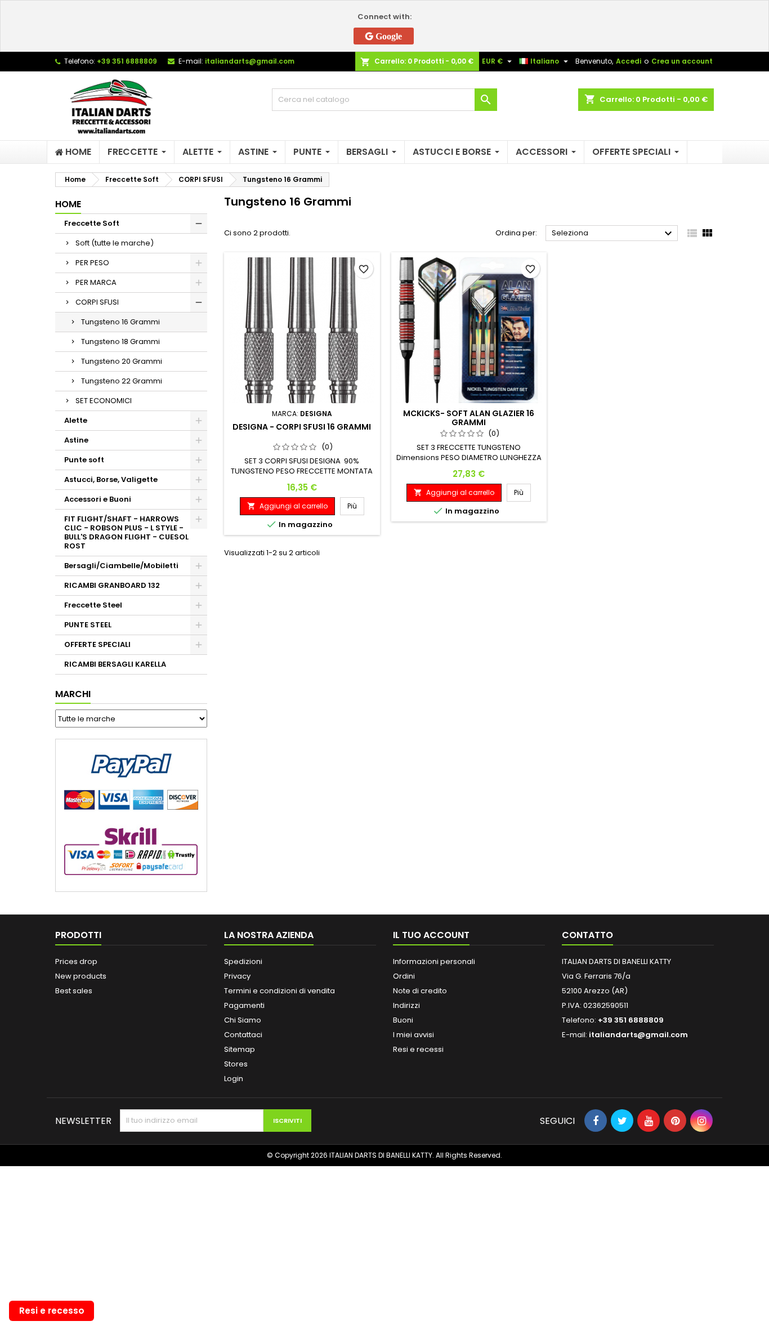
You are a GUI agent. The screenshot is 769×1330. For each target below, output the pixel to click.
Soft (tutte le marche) (114, 243)
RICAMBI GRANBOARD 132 (112, 585)
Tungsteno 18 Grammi (120, 341)
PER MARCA (96, 282)
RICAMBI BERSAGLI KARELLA (115, 664)
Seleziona (613, 233)
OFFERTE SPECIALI (97, 644)
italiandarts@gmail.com (249, 61)
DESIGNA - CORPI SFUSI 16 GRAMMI (302, 426)
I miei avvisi (413, 1034)
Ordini (404, 976)
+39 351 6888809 (127, 61)
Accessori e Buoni (97, 499)
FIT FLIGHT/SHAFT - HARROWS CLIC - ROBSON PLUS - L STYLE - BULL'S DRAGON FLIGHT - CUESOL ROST (126, 532)
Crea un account (682, 61)
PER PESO (92, 262)
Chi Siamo (242, 1020)
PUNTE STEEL (87, 624)
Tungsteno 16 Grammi (120, 321)
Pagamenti (244, 1005)
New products (80, 976)
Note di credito (420, 990)
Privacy (237, 976)
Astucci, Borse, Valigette (111, 479)
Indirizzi (406, 1005)
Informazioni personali (434, 961)
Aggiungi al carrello (287, 506)
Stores (236, 1064)
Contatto (587, 935)
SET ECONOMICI (103, 400)
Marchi (73, 694)
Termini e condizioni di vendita (279, 990)
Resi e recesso (51, 1310)
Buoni (403, 1020)
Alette (75, 420)
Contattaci (243, 1034)
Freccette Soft (91, 223)
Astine (76, 440)
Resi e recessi (418, 1049)
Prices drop (76, 961)
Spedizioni (243, 961)
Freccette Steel (93, 605)
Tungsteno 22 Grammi (121, 381)
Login (233, 1078)
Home (68, 204)
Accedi (628, 61)
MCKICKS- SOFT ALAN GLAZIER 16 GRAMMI (468, 418)
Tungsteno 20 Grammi (121, 361)
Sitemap (239, 1049)
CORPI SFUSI (97, 302)
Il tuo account (431, 935)
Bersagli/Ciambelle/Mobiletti (121, 565)
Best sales (73, 990)
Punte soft (84, 459)
